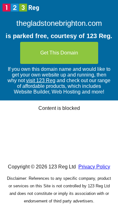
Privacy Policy (94, 166)
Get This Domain (59, 52)
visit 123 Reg (40, 80)
